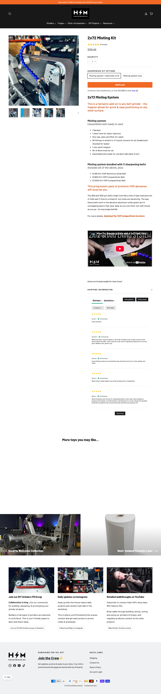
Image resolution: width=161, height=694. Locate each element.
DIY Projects (94, 23)
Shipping (93, 658)
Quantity (93, 57)
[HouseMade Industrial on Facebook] (14, 665)
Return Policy (95, 667)
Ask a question (129, 299)
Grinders (50, 23)
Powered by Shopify (90, 685)
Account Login (96, 672)
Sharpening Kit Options (101, 71)
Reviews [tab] (97, 300)
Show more (120, 413)
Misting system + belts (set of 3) (104, 75)
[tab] (109, 301)
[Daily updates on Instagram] (80, 580)
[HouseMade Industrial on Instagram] (10, 665)
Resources (108, 23)
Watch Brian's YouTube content (119, 628)
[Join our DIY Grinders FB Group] (31, 580)
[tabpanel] (120, 361)
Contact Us (94, 662)
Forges (61, 23)
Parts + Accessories (76, 23)
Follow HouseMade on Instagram (71, 628)
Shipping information (100, 290)
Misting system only (132, 75)
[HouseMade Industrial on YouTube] (19, 665)
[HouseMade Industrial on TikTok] (23, 665)
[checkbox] (110, 308)
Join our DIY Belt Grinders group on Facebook (27, 628)
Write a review (142, 299)
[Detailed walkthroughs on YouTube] (129, 580)
